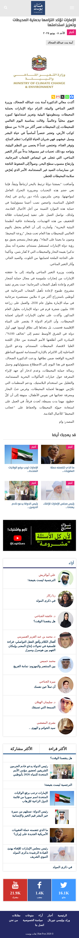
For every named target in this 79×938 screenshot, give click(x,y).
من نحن (13, 920)
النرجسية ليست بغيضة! (41, 580)
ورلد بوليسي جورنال (59, 920)
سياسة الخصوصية (33, 920)
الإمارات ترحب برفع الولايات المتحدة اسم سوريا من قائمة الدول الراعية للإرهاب (30, 797)
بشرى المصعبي (46, 722)
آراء (71, 563)
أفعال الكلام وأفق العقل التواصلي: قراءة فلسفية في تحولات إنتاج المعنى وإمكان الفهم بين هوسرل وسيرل (31, 646)
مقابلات (16, 915)
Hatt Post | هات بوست (36, 933)
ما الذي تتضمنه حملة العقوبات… (62, 469)
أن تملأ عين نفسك (44, 686)
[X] (62, 97)
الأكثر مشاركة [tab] (21, 749)
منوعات (29, 915)
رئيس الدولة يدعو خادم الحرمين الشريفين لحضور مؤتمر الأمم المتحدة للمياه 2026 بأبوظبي (29, 770)
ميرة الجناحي (47, 681)
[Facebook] (72, 97)
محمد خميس (47, 661)
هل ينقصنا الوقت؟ (44, 621)
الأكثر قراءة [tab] (58, 749)
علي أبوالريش (47, 574)
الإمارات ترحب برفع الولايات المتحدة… (23, 469)
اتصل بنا (39, 925)
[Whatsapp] (67, 97)
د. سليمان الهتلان (45, 702)
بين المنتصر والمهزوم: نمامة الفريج (34, 666)
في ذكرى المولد (45, 600)
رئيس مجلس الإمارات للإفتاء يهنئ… (58, 505)
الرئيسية (62, 915)
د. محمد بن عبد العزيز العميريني (36, 636)
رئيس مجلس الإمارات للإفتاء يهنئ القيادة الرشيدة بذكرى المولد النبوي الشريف (27, 852)
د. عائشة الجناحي (45, 616)
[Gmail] (58, 97)
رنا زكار (51, 595)
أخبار (71, 32)
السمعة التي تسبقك (43, 707)
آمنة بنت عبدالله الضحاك (60, 42)
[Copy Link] (53, 97)
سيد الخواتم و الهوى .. (42, 727)
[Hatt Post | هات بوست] (38, 7)
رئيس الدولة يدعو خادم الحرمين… (25, 505)
